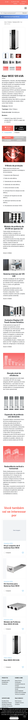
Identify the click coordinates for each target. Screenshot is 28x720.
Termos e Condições (20, 694)
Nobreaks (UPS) (16, 22)
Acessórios (4, 684)
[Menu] (25, 8)
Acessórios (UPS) (8, 543)
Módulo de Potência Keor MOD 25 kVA (12, 623)
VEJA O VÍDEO (7, 253)
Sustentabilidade (19, 690)
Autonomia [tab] (7, 140)
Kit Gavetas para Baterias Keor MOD (11, 585)
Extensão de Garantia (7, 706)
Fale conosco (5, 707)
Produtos (10, 22)
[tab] (6, 56)
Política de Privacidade (20, 692)
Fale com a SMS (16, 1)
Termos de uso (14, 716)
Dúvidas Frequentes (7, 704)
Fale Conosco (18, 701)
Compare (23, 3)
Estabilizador (5, 682)
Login (7, 1)
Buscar (25, 13)
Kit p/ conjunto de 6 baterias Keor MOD (12, 547)
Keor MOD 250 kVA (11, 660)
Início (5, 22)
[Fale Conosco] (25, 716)
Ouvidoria (17, 704)
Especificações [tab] (19, 137)
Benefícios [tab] (8, 137)
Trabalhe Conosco (19, 702)
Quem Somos (18, 680)
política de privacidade (20, 714)
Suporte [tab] (19, 140)
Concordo (14, 718)
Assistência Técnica (7, 702)
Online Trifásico (8, 657)
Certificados (18, 682)
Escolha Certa (5, 701)
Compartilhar (8, 132)
